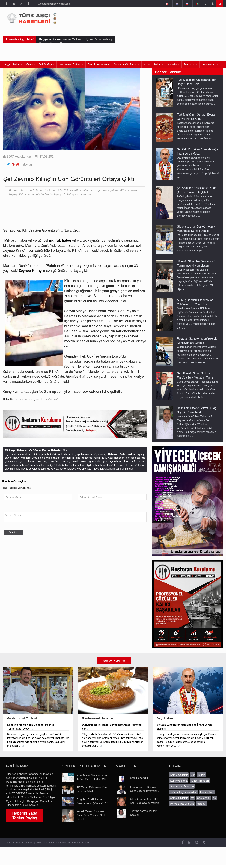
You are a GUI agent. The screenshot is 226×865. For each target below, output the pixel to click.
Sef (193, 774)
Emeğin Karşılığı (139, 777)
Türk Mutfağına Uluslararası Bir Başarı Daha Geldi (196, 82)
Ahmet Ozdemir (179, 774)
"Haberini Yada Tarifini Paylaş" (126, 454)
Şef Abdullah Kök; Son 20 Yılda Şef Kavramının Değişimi (196, 190)
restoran (201, 803)
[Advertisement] (67, 210)
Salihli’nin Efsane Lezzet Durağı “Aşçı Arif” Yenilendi (197, 410)
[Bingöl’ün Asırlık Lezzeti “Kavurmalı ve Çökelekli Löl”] (68, 801)
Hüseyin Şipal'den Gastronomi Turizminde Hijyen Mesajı (196, 263)
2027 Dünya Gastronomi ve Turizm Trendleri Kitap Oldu (92, 777)
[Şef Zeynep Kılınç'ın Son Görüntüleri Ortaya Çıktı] (4, 163)
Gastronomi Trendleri (182, 786)
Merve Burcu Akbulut (182, 803)
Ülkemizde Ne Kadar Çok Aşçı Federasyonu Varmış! (145, 800)
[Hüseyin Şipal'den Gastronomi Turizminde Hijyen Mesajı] (164, 275)
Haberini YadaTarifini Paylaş (24, 815)
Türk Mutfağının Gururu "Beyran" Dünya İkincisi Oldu (197, 116)
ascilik (39, 399)
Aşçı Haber (27, 39)
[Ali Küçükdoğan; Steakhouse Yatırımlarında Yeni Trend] (164, 314)
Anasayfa (11, 39)
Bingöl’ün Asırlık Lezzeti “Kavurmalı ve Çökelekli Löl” (92, 801)
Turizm (201, 774)
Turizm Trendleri (200, 780)
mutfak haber (26, 399)
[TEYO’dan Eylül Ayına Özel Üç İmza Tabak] (68, 789)
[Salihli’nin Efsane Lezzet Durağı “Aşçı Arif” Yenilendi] (164, 422)
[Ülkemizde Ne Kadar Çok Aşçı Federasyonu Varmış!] (121, 801)
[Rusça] (187, 3)
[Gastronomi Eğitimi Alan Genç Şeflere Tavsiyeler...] (121, 789)
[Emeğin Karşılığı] (121, 779)
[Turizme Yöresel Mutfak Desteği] (121, 813)
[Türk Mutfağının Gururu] (164, 127)
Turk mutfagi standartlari (183, 792)
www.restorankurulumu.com (51, 842)
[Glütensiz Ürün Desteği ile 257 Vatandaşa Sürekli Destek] (164, 239)
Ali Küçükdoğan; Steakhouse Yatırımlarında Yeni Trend (195, 302)
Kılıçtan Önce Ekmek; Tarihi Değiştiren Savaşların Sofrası (72, 41)
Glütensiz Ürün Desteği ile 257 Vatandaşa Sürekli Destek (196, 228)
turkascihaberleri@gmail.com (54, 3)
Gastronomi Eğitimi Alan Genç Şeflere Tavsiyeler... (144, 789)
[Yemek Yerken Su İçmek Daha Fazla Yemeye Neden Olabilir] (68, 815)
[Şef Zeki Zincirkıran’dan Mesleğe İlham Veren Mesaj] (164, 163)
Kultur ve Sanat (179, 780)
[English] (177, 3)
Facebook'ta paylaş (14, 481)
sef (56, 399)
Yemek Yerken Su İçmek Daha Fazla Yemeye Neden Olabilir (92, 815)
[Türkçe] (167, 3)
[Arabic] (197, 3)
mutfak (48, 399)
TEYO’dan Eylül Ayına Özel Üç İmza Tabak (92, 789)
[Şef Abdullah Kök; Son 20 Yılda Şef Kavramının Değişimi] (164, 202)
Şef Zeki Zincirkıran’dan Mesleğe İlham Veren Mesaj (197, 151)
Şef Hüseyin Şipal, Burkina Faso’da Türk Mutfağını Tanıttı (195, 375)
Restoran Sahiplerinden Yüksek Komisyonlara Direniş (197, 340)
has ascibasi (207, 792)
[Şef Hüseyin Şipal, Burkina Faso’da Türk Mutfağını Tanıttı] (164, 385)
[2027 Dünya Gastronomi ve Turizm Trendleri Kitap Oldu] (68, 777)
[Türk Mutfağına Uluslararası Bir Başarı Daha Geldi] (164, 92)
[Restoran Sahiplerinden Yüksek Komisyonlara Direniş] (164, 351)
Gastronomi (203, 798)
